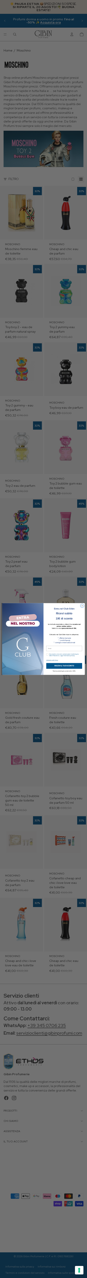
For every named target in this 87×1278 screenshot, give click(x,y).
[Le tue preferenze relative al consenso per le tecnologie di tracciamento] (79, 1270)
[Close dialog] (82, 606)
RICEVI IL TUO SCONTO (64, 666)
